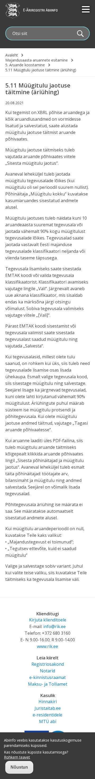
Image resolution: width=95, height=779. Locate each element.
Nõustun (19, 767)
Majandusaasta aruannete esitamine (36, 60)
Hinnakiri (48, 701)
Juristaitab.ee (48, 708)
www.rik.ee (47, 646)
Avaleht (11, 55)
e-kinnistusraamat (47, 677)
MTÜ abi (47, 721)
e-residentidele (47, 715)
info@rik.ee (54, 626)
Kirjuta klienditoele (47, 620)
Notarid (47, 671)
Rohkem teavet (17, 757)
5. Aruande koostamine (25, 65)
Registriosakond (47, 664)
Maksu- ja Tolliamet (47, 684)
